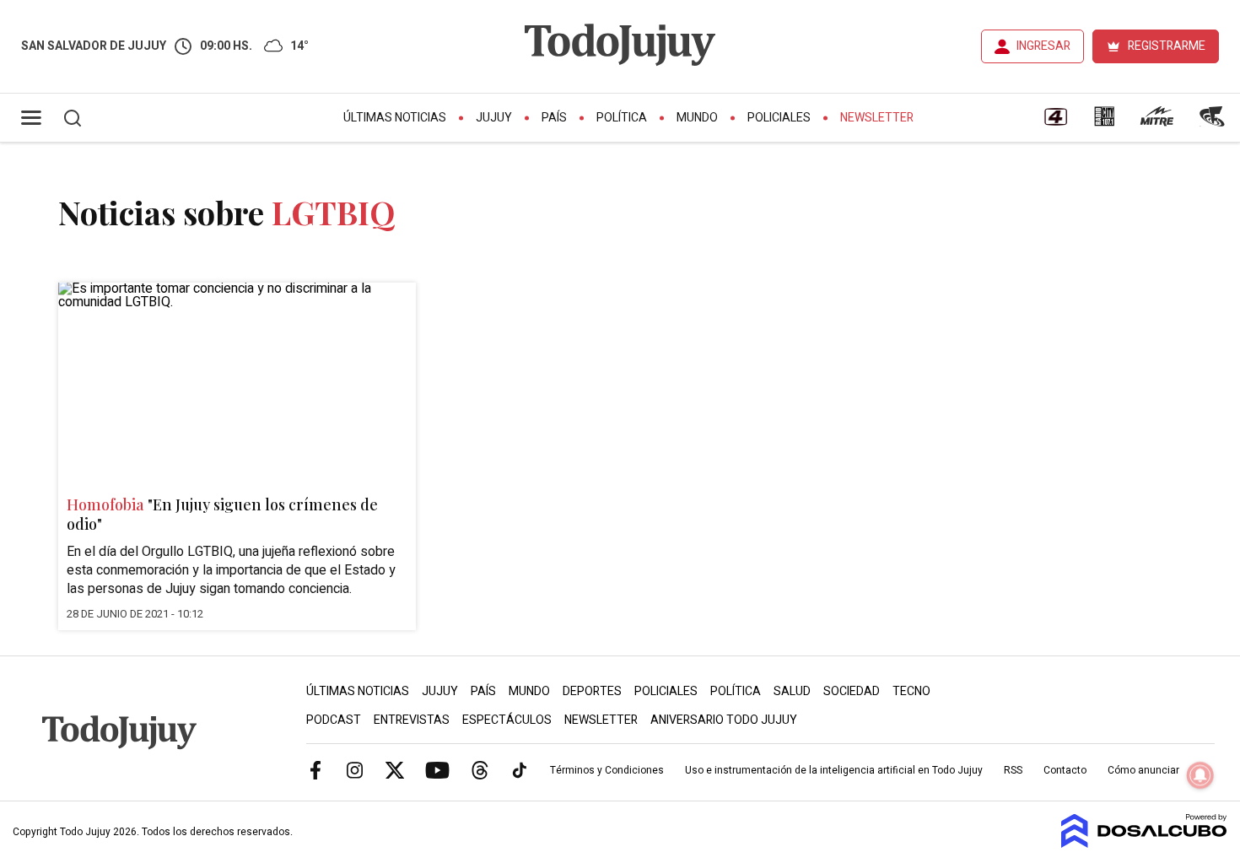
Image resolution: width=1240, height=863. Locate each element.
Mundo (697, 118)
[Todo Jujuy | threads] (480, 769)
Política (621, 118)
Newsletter (877, 118)
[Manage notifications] (1200, 775)
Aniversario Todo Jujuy (723, 720)
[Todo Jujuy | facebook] (315, 769)
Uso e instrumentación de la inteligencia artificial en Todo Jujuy (834, 770)
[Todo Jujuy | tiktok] (519, 769)
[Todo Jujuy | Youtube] (437, 769)
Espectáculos (507, 720)
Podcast (333, 720)
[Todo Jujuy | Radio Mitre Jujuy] (1156, 122)
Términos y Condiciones (607, 770)
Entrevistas (412, 720)
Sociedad (851, 691)
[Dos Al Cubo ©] (1144, 843)
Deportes (592, 691)
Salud (792, 691)
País (554, 118)
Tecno (911, 691)
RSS (1013, 770)
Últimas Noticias (394, 118)
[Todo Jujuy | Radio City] (1104, 122)
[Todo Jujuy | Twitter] (394, 769)
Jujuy (494, 118)
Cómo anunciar (1143, 770)
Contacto (1064, 770)
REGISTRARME (1166, 46)
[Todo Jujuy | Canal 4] (1055, 122)
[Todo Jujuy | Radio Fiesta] (1214, 122)
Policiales (779, 118)
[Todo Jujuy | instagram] (355, 769)
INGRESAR (1043, 46)
